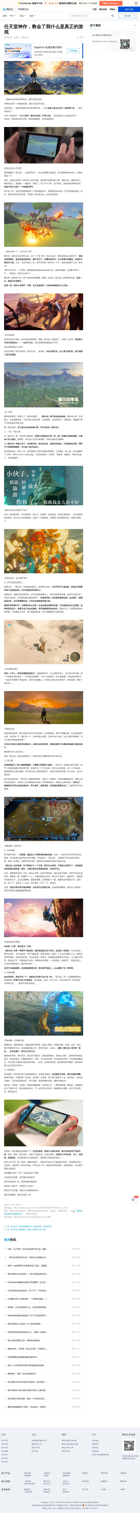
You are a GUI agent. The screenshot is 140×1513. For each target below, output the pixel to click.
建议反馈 (103, 9)
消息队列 (85, 1473)
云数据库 (123, 1473)
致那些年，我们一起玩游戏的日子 (22, 1373)
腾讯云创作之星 (67, 1447)
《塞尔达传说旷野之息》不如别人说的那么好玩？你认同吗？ (28, 1257)
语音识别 (66, 1483)
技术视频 (4, 1451)
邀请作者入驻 (36, 1444)
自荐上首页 (36, 1447)
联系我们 (95, 1447)
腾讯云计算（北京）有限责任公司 (55, 1508)
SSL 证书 (46, 1483)
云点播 (103, 1489)
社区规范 (95, 1440)
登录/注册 (129, 9)
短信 (64, 1489)
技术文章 (4, 1440)
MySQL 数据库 (29, 1483)
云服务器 (46, 1473)
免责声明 (95, 1444)
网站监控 (46, 1492)
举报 (81, 37)
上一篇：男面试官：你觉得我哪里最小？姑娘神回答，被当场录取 (28, 1226)
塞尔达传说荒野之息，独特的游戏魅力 (24, 1340)
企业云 (65, 1481)
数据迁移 (66, 1492)
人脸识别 (27, 1481)
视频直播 (66, 1475)
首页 (5, 15)
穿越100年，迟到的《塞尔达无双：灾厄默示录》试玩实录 (28, 1348)
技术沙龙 (4, 1447)
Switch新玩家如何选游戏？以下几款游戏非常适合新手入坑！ (28, 1315)
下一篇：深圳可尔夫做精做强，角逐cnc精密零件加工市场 (25, 1229)
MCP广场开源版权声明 (100, 1454)
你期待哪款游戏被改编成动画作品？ (23, 1357)
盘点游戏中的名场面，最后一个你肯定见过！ (27, 1398)
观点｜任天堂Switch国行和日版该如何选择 (26, 1365)
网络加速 (104, 1473)
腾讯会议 (46, 1481)
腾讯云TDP (66, 1451)
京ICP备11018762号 (89, 1508)
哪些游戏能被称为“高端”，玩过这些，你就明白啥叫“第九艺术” (28, 1406)
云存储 (45, 1475)
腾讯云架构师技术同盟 (70, 1444)
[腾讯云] (8, 9)
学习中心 (4, 1454)
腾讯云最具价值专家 (69, 1440)
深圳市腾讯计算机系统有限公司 (43, 1505)
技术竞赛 (35, 1451)
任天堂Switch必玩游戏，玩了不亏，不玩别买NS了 (28, 1290)
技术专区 (4, 1461)
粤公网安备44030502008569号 (96, 1505)
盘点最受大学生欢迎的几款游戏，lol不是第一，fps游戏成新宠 (28, 1381)
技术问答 (4, 1444)
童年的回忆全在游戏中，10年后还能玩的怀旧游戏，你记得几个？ (28, 1273)
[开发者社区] (23, 9)
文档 (95, 9)
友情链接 (95, 1451)
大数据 (122, 1489)
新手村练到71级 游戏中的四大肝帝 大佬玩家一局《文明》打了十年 (28, 1390)
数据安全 (27, 1489)
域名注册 (27, 1473)
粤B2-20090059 (76, 1505)
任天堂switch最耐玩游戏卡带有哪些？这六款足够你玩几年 (28, 1282)
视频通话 (104, 1481)
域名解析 (27, 1475)
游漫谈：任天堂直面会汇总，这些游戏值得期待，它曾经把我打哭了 (28, 1307)
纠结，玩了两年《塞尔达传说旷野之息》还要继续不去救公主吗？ (28, 1249)
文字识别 (85, 1489)
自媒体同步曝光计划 (39, 1440)
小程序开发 (28, 1492)
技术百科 (4, 1458)
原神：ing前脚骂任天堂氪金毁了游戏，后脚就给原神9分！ (28, 1265)
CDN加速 (85, 1481)
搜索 (112, 16)
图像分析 (123, 1481)
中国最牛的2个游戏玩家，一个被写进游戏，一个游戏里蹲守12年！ (28, 1298)
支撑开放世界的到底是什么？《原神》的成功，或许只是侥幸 (28, 1332)
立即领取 (73, 50)
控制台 (112, 9)
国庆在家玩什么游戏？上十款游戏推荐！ (25, 1323)
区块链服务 (67, 1473)
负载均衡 (46, 1489)
